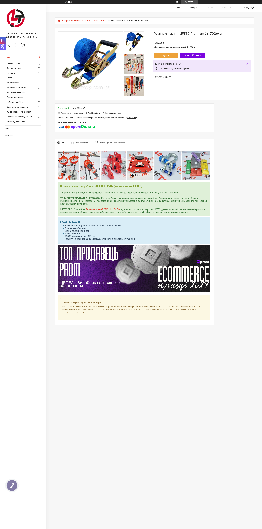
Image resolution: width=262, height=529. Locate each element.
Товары (8, 57)
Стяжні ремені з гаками (95, 21)
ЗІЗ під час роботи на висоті (19, 112)
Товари (65, 21)
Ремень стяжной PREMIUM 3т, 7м (103, 209)
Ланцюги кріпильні (15, 97)
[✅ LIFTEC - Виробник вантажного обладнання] (23, 18)
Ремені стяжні (13, 83)
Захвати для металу (16, 121)
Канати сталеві (13, 63)
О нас (7, 129)
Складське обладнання (17, 107)
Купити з (187, 56)
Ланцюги (11, 73)
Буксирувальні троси (16, 92)
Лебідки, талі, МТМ (15, 102)
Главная (177, 8)
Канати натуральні (15, 68)
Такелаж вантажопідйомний (19, 117)
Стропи (10, 78)
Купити (166, 56)
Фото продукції (247, 8)
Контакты (226, 8)
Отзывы (9, 136)
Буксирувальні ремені (16, 88)
